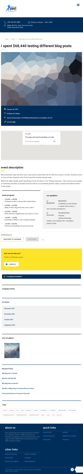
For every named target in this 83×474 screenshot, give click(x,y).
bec (18, 410)
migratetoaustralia (21, 415)
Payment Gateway (28, 469)
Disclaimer (28, 458)
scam (48, 415)
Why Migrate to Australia (10, 383)
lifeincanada (72, 410)
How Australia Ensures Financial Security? (16, 393)
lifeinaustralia (62, 410)
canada (35, 410)
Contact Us (66, 439)
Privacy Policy (9, 458)
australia (11, 410)
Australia (65, 432)
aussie (5, 410)
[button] (11, 264)
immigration (52, 410)
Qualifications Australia (69, 436)
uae (53, 415)
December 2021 (9, 308)
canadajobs (43, 410)
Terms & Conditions (30, 454)
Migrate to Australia (48, 436)
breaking (28, 410)
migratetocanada (34, 415)
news (42, 415)
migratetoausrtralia (8, 415)
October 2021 (8, 319)
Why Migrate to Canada (9, 373)
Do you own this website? (32, 141)
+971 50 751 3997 (13, 22)
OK (54, 141)
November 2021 (9, 314)
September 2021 (9, 325)
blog (22, 410)
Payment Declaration (11, 454)
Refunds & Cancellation (12, 461)
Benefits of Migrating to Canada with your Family (18, 388)
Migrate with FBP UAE (9, 378)
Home (6, 39)
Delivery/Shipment (30, 461)
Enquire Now (46, 439)
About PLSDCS (47, 432)
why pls (59, 415)
